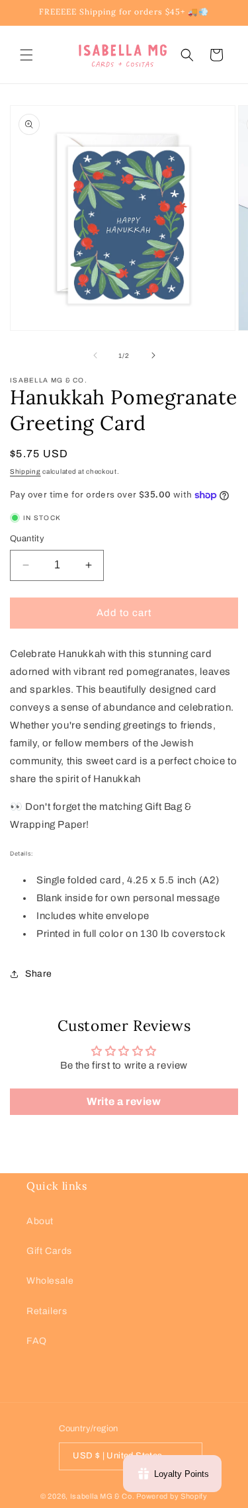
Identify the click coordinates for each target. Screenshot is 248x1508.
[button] (26, 54)
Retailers (46, 1311)
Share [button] (38, 974)
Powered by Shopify (172, 1496)
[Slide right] (153, 355)
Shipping (25, 471)
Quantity (27, 538)
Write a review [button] (124, 1101)
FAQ (36, 1341)
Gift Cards (49, 1251)
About (40, 1221)
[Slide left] (95, 355)
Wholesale (49, 1281)
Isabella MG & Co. (102, 1496)
